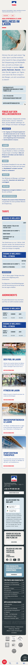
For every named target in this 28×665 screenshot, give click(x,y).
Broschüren (14, 542)
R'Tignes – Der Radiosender (10, 614)
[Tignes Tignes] (14, 3)
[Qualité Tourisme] (13, 638)
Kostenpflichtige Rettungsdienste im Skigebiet (12, 611)
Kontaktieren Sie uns (14, 492)
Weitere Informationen (8, 370)
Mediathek (6, 586)
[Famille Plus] (20, 638)
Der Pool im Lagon (12, 359)
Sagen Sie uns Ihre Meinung (10, 608)
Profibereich (14, 574)
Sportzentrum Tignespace (10, 453)
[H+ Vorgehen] (13, 645)
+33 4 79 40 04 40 (12, 489)
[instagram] (11, 560)
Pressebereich (7, 590)
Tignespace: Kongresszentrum (11, 582)
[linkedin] (19, 560)
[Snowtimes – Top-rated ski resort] (8, 638)
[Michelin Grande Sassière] (14, 651)
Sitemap (17, 628)
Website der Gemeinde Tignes (11, 618)
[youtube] (14, 560)
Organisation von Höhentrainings (11, 584)
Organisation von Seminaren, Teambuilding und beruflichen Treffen (11, 596)
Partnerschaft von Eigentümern (11, 592)
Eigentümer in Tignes (9, 588)
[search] (10, 663)
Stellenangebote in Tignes (10, 616)
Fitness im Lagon (11, 390)
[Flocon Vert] (7, 645)
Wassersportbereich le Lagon (13, 420)
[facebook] (7, 560)
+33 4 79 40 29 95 (8, 96)
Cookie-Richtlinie (8, 604)
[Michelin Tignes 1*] (20, 645)
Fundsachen (7, 606)
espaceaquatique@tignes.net (12, 98)
